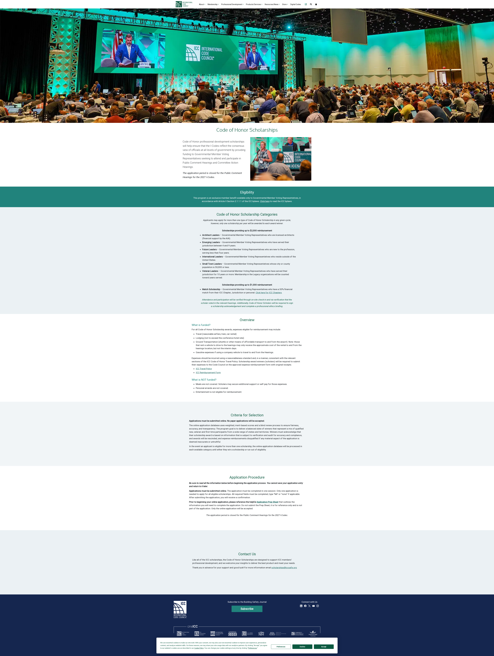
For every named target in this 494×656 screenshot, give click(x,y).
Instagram (317, 605)
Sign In (316, 4)
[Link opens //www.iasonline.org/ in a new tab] (216, 633)
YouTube (313, 605)
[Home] (186, 4)
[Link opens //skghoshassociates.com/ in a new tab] (247, 633)
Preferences (281, 647)
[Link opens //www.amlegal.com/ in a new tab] (313, 633)
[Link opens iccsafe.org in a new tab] (183, 633)
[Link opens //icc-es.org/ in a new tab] (200, 633)
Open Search (311, 4)
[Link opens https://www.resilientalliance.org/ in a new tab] (277, 633)
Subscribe (247, 608)
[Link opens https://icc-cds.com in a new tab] (297, 633)
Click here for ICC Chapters (269, 292)
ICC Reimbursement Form (208, 372)
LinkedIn (301, 605)
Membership (213, 4)
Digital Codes (295, 4)
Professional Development (231, 4)
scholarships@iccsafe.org (284, 567)
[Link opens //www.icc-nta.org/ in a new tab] (261, 633)
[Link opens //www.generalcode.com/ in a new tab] (232, 633)
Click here (265, 201)
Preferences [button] (252, 648)
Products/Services (253, 4)
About (201, 4)
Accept (323, 647)
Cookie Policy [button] (199, 648)
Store (284, 4)
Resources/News (271, 4)
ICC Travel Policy (204, 368)
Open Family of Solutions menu (305, 4)
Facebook (305, 605)
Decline (302, 647)
